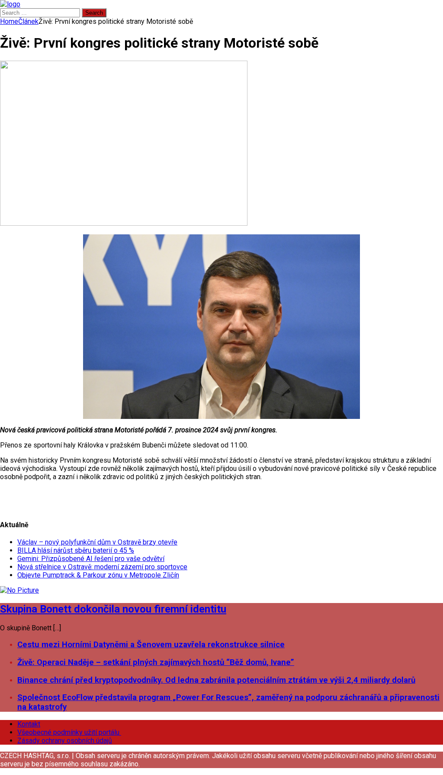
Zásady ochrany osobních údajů (64, 740)
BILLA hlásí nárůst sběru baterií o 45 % (75, 550)
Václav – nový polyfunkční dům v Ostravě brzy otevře (97, 542)
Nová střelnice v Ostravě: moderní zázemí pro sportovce (102, 567)
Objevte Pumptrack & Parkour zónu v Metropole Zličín (98, 575)
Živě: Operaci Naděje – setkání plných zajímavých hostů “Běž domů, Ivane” (155, 662)
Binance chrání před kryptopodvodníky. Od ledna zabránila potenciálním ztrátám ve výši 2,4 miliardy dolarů (216, 680)
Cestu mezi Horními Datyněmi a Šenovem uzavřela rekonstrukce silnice (151, 644)
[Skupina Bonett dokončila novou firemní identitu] (19, 590)
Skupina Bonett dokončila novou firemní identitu (113, 609)
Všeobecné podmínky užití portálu (69, 732)
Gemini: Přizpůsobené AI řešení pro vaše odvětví (90, 558)
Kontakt (28, 724)
